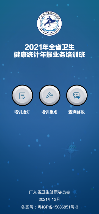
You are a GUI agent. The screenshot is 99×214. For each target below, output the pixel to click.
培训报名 (49, 112)
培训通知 (22, 112)
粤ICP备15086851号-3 (58, 207)
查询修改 (76, 112)
